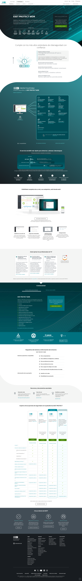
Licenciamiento (40, 544)
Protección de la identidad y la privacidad (32, 548)
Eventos (61, 542)
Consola (16, 445)
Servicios (24, 3)
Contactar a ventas (60, 26)
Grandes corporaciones (42, 540)
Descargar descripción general (23, 397)
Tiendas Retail (29, 564)
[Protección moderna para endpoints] (39, 98)
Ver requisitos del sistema (41, 143)
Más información (20, 119)
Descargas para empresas (42, 551)
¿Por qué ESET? (30, 3)
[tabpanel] (41, 312)
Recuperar (39, 553)
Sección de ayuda (41, 504)
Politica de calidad (62, 545)
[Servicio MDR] (60, 119)
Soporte (63, 528)
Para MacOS (29, 544)
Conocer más (55, 135)
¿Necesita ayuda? (63, 520)
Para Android (29, 545)
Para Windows (29, 542)
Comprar (32, 439)
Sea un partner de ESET (52, 544)
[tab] (31, 290)
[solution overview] (15, 393)
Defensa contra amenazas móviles (20, 464)
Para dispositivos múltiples (31, 539)
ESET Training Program (52, 543)
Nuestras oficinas (16, 540)
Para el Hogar (12, 1)
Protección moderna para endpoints (15, 34)
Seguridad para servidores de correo (21, 477)
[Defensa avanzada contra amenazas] (49, 104)
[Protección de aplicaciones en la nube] (60, 104)
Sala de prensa (62, 540)
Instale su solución (48, 520)
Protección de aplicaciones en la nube (21, 474)
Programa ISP (51, 540)
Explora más (34, 421)
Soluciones (18, 3)
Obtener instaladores (48, 526)
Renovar (18, 527)
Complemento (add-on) (32, 463)
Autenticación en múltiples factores (38, 34)
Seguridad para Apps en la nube (24, 34)
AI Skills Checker (30, 553)
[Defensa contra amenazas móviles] (60, 98)
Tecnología (61, 539)
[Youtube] (41, 570)
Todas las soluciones (41, 541)
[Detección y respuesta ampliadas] (39, 119)
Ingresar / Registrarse (33, 527)
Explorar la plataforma (17, 92)
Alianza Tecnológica (52, 542)
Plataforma (11, 3)
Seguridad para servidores (19, 461)
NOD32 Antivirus (30, 546)
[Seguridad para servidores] (49, 98)
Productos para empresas (31, 559)
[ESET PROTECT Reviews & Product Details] (65, 259)
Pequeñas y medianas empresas (41, 539)
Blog (69, 1)
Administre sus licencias (33, 520)
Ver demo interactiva (41, 218)
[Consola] (20, 117)
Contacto (62, 439)
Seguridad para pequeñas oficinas (31, 541)
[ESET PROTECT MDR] (61, 415)
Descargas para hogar (41, 550)
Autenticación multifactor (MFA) (20, 491)
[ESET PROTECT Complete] (51, 415)
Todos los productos (30, 538)
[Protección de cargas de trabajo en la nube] (60, 111)
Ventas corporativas (66, 3)
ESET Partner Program (52, 538)
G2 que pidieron (34, 278)
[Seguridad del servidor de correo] (38, 111)
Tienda (73, 1)
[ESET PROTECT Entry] (31, 415)
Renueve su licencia (18, 520)
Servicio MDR (17, 488)
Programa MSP (51, 539)
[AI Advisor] (44, 135)
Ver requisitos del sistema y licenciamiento (25, 328)
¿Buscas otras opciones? (59, 143)
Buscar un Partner (30, 563)
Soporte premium (18, 493)
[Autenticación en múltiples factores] (49, 119)
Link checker (29, 552)
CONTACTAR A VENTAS (56, 306)
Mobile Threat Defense (20, 34)
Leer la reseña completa (20, 274)
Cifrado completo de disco (19, 466)
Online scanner (29, 549)
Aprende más (38, 397)
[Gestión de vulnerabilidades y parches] (49, 111)
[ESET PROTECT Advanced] (41, 415)
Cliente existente (75, 3)
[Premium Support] (38, 126)
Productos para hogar (31, 558)
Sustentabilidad (62, 543)
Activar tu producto (30, 560)
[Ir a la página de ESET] (4, 2)
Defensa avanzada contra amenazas (20, 469)
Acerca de (66, 1)
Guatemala (78, 1)
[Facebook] (35, 570)
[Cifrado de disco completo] (38, 104)
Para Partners (27, 1)
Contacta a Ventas (32, 442)
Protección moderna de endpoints (20, 447)
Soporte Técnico (40, 549)
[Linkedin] (44, 570)
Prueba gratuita (30, 554)
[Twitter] (38, 570)
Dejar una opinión (65, 261)
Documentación (40, 552)
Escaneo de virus (30, 550)
